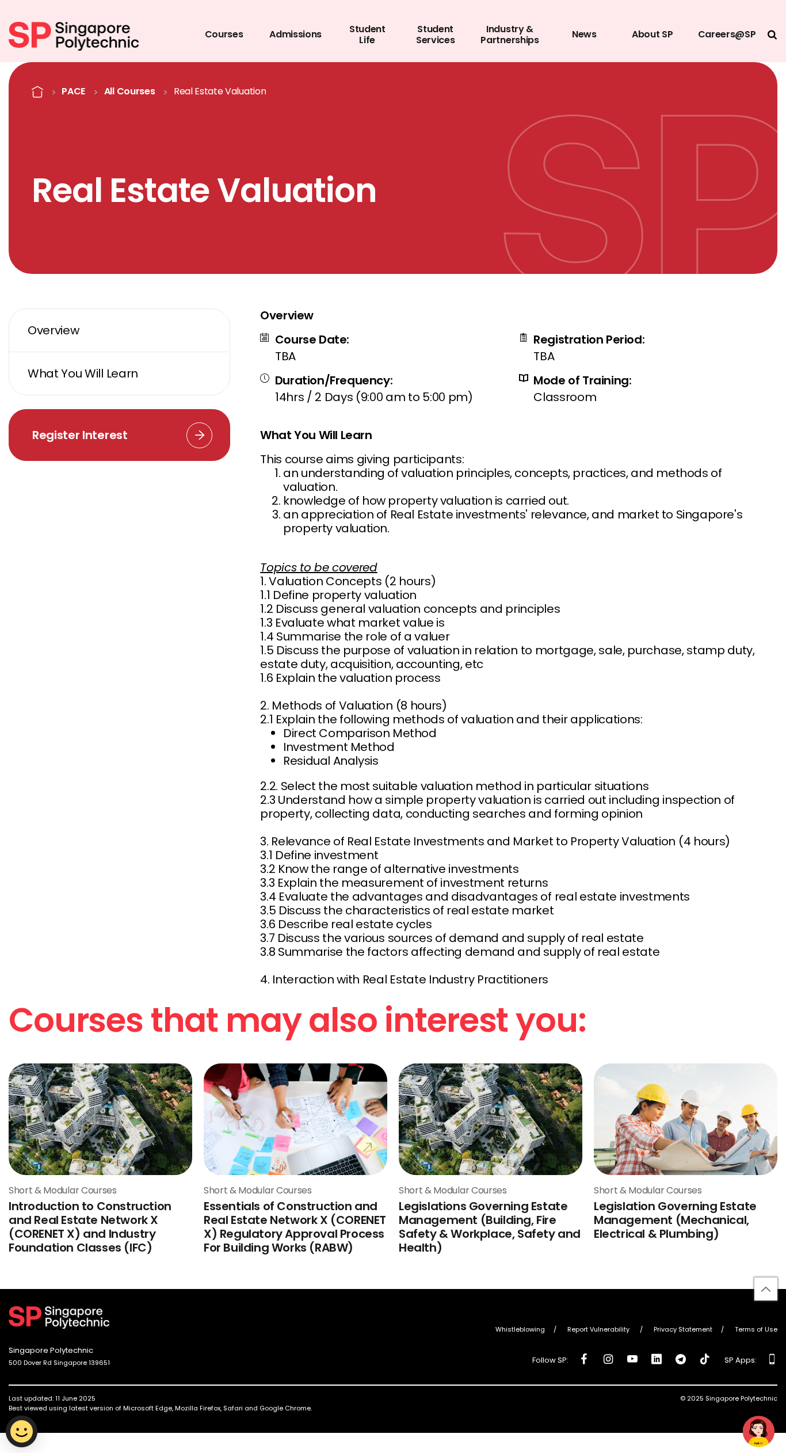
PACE (73, 91)
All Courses (129, 91)
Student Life (367, 34)
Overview (53, 330)
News (584, 34)
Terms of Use (756, 1330)
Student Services (435, 34)
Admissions (295, 34)
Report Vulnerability (599, 1330)
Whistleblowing (520, 1330)
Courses (224, 34)
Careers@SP (727, 34)
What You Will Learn (83, 373)
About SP (652, 34)
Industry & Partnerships (509, 34)
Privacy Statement (683, 1330)
